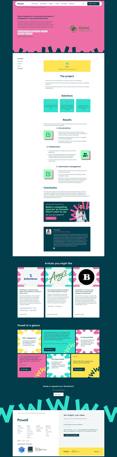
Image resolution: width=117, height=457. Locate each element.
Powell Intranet (21, 33)
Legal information (21, 444)
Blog (47, 429)
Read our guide (78, 369)
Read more (96, 451)
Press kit (28, 435)
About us (29, 427)
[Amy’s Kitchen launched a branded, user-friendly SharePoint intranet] (58, 277)
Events (47, 433)
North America (44, 31)
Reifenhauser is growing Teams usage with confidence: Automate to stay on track (30, 291)
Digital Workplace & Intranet (24, 31)
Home (19, 7)
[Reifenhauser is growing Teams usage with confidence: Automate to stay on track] (31, 277)
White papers (48, 427)
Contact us (29, 429)
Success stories (24, 7)
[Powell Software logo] (18, 3)
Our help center (30, 433)
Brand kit (29, 437)
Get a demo (58, 394)
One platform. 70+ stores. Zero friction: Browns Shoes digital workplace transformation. (84, 291)
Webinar (47, 435)
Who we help (35, 3)
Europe (34, 308)
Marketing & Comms (35, 31)
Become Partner (39, 427)
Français (23, 440)
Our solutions (43, 3)
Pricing (57, 3)
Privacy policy (29, 444)
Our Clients (64, 3)
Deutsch (27, 440)
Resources (71, 3)
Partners (51, 3)
